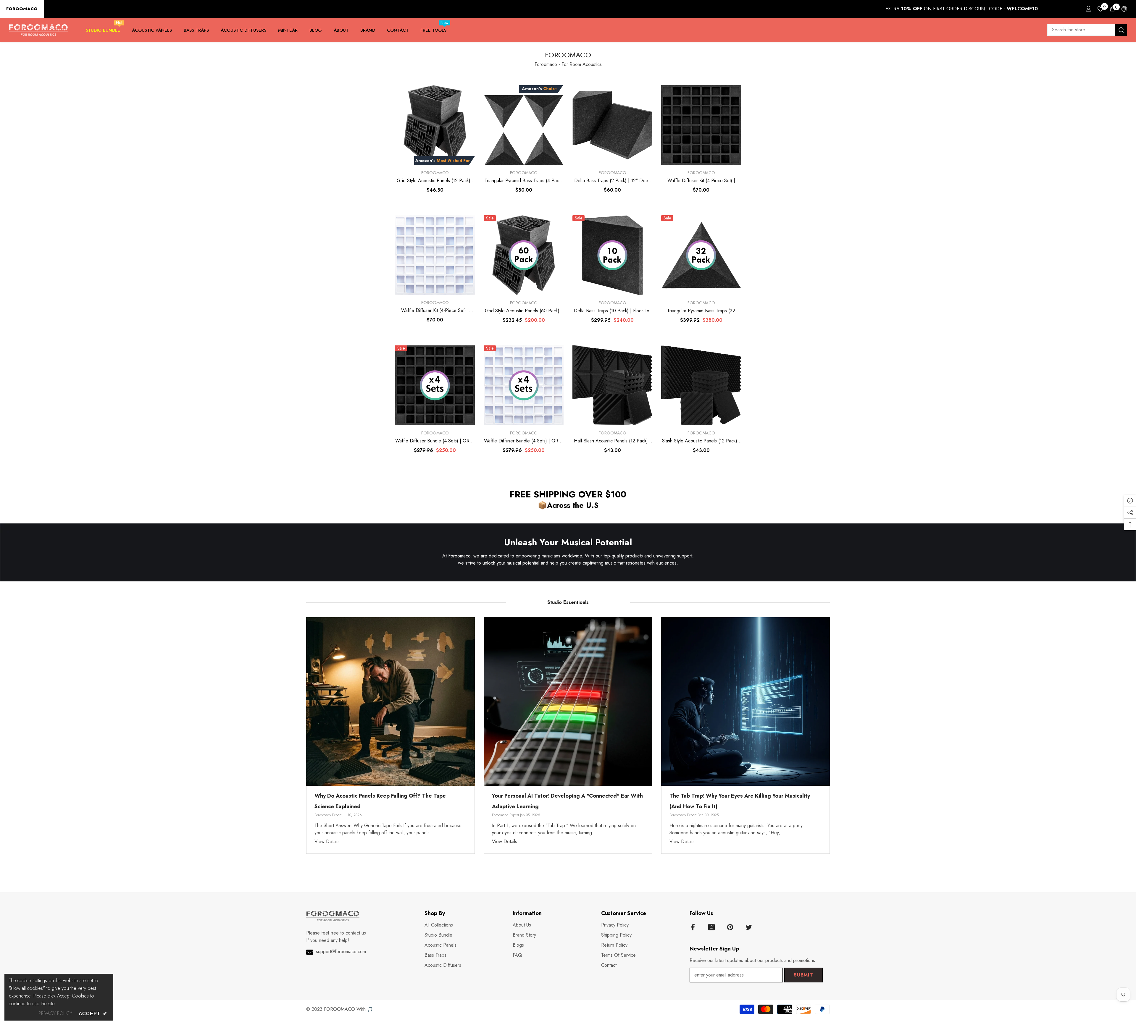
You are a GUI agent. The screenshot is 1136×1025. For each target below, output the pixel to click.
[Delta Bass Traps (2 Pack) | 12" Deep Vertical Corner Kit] (612, 125)
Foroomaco (435, 173)
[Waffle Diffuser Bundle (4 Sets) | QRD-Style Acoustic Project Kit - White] (524, 385)
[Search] (1087, 30)
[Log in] (1089, 9)
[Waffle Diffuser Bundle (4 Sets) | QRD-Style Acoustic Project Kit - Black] (435, 385)
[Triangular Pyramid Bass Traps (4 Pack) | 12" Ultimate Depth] (524, 125)
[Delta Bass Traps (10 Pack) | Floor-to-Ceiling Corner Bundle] (612, 255)
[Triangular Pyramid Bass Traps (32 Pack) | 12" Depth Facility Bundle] (701, 255)
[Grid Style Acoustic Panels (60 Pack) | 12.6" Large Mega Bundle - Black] (524, 255)
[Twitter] (749, 927)
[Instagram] (711, 927)
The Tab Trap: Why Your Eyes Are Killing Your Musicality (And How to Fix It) (739, 801)
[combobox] (1081, 30)
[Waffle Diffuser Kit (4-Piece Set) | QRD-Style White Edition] (435, 255)
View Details (327, 841)
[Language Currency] (1124, 9)
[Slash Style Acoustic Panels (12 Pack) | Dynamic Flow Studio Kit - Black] (701, 385)
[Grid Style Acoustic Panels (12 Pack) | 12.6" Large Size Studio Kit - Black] (435, 125)
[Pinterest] (730, 927)
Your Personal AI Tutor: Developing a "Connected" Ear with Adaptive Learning (567, 801)
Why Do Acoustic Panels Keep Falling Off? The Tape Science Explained (380, 801)
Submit (803, 974)
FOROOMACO (22, 9)
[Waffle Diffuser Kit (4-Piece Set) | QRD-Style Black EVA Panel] (701, 125)
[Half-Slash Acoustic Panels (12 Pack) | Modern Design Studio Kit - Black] (612, 385)
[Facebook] (693, 927)
